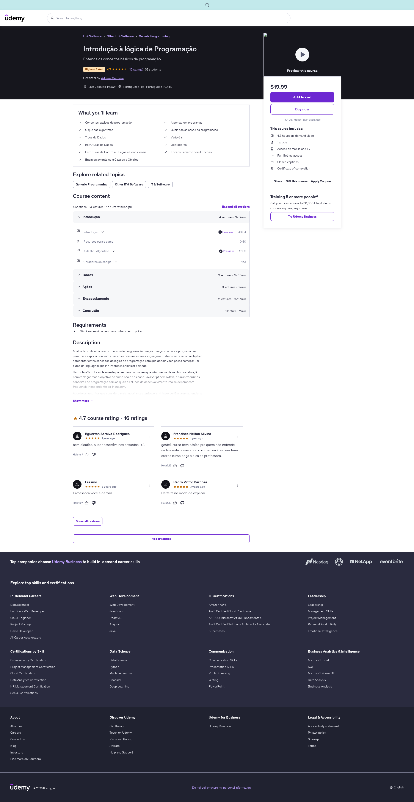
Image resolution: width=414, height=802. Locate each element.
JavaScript (117, 611)
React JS (116, 618)
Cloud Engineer (20, 618)
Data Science (118, 660)
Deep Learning (119, 686)
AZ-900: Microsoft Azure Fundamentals (235, 618)
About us (16, 726)
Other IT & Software (120, 36)
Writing (213, 680)
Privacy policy (317, 733)
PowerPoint (216, 686)
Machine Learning (121, 673)
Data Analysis (317, 680)
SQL (311, 667)
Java (113, 631)
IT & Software (92, 36)
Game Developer (21, 631)
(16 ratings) (136, 69)
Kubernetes (217, 631)
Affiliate (115, 746)
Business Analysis (320, 686)
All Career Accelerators (25, 637)
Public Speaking (219, 673)
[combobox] (168, 18)
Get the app (117, 726)
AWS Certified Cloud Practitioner (230, 611)
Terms (312, 746)
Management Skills (320, 611)
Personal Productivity (322, 624)
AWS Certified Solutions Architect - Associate (239, 624)
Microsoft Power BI (321, 673)
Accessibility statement (323, 726)
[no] (93, 454)
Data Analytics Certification (28, 680)
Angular (115, 624)
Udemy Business (67, 561)
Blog (13, 746)
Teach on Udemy (121, 733)
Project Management (322, 618)
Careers (15, 733)
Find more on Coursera (25, 759)
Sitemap (313, 739)
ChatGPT (116, 680)
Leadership (315, 605)
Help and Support (121, 752)
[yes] (86, 454)
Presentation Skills (221, 667)
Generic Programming (154, 36)
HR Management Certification (30, 686)
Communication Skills (223, 660)
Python (114, 667)
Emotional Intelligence (323, 631)
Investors (16, 752)
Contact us (17, 739)
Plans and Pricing (121, 739)
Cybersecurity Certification (28, 660)
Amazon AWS (218, 605)
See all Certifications (24, 693)
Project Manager (21, 624)
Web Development (122, 605)
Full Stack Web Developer (27, 611)
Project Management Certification (32, 667)
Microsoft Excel (318, 660)
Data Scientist (19, 605)
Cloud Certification (22, 673)
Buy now (302, 109)
